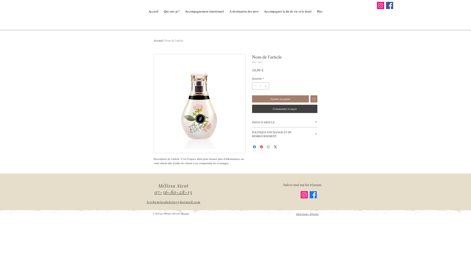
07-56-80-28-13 (173, 192)
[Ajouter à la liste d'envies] (314, 99)
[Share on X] (275, 147)
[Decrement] (255, 86)
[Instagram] (380, 5)
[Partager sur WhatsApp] (268, 147)
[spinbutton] (261, 86)
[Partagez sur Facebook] (254, 147)
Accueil (158, 40)
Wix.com (185, 213)
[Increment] (266, 86)
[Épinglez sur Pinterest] (261, 147)
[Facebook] (389, 5)
